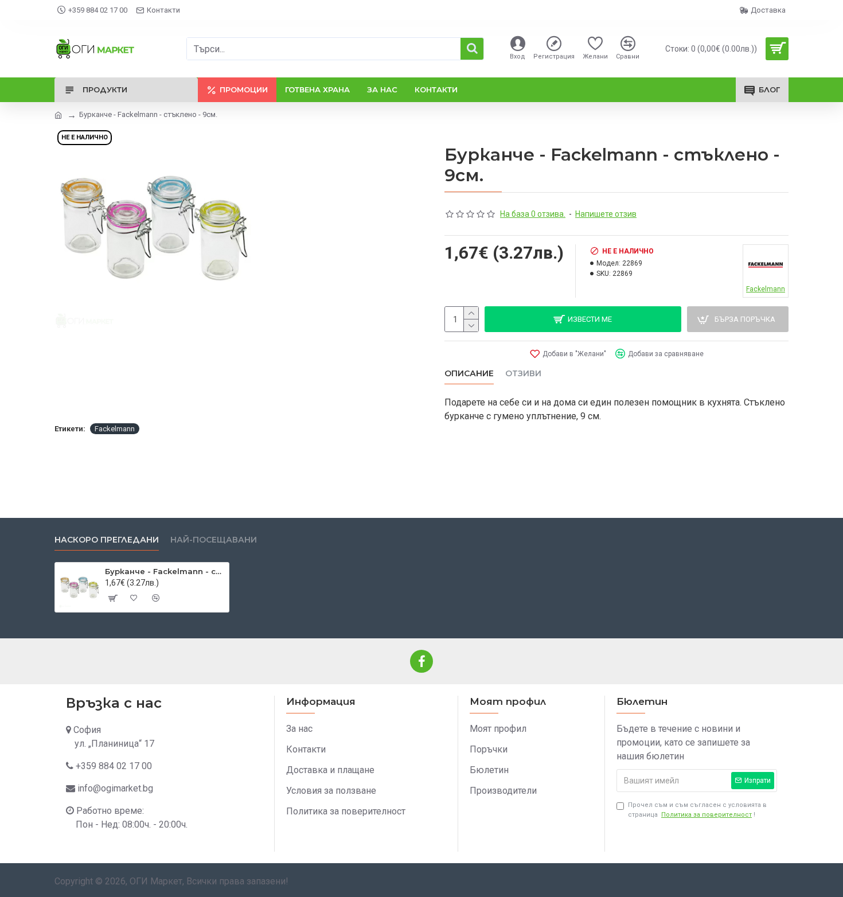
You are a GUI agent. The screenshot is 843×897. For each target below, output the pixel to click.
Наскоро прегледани (106, 540)
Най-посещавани (213, 540)
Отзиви (523, 374)
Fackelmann (115, 428)
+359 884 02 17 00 (114, 765)
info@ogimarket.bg (115, 788)
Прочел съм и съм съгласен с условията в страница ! (697, 809)
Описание (469, 374)
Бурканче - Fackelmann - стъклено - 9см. (165, 571)
